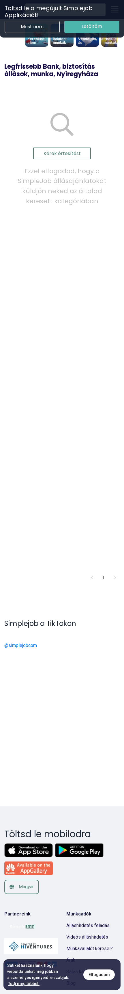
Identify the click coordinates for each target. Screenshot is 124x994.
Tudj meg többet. (24, 983)
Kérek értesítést (62, 153)
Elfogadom (99, 974)
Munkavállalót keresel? (89, 948)
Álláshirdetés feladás (88, 925)
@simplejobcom (20, 645)
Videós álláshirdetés (87, 937)
